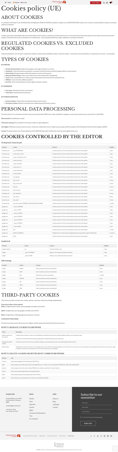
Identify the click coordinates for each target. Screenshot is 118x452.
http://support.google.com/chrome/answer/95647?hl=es (25, 361)
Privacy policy (99, 417)
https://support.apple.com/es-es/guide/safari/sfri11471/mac (26, 374)
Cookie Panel (70, 435)
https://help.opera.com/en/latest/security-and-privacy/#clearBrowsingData (29, 378)
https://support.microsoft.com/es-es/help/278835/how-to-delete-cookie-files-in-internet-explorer (35, 368)
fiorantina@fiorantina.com (69, 131)
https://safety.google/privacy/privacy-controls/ (25, 315)
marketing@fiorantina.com (13, 405)
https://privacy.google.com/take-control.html (31, 306)
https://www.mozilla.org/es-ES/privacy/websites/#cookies (25, 371)
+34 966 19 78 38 (11, 409)
